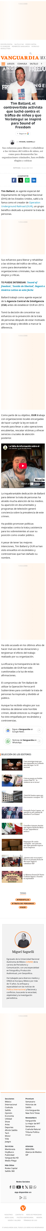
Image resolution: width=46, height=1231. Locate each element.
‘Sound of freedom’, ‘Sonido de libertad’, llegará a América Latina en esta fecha (23, 286)
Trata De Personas (24, 903)
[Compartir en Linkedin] (33, 180)
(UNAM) (29, 962)
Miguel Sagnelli (27, 142)
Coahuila (22, 63)
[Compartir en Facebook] (14, 180)
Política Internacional (16, 989)
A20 (24, 907)
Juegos (10, 63)
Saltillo (34, 63)
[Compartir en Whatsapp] (27, 180)
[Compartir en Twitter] (20, 180)
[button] (3, 64)
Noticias (16, 168)
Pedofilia (24, 900)
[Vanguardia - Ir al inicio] (23, 59)
